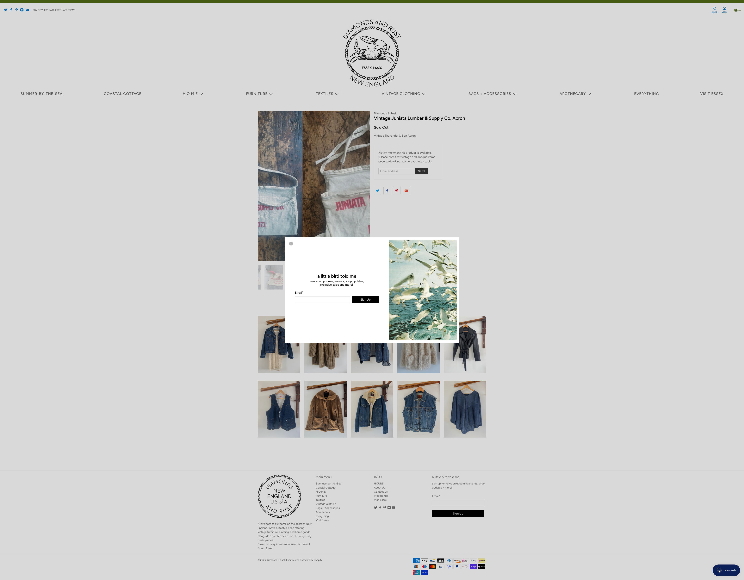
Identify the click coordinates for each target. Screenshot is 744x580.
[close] (291, 244)
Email (299, 292)
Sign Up (365, 299)
